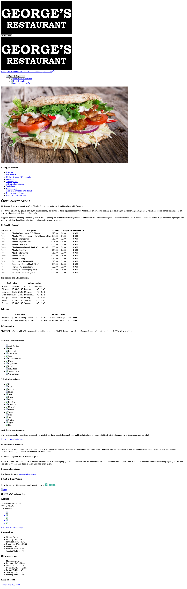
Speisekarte (11, 71)
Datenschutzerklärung (15, 193)
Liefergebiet (11, 175)
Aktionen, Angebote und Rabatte (19, 191)
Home (3, 71)
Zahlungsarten (12, 182)
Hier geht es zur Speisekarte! (12, 439)
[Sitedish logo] (4, 489)
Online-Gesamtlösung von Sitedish (15, 587)
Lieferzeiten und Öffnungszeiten (19, 177)
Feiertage (9, 179)
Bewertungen (11, 188)
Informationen (22, 71)
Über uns (9, 172)
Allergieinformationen (15, 184)
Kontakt (48, 71)
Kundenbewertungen (36, 71)
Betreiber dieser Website (16, 195)
